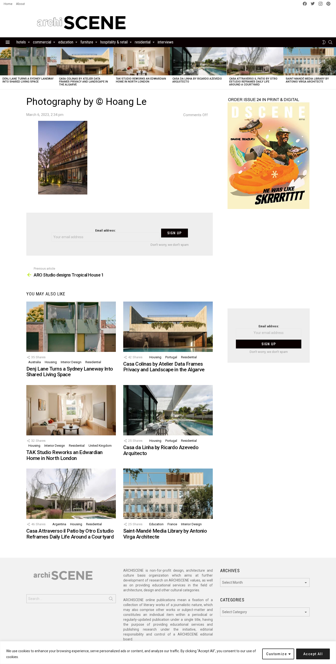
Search (111, 599)
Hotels (21, 42)
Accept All (313, 654)
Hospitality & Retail (114, 42)
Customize (276, 654)
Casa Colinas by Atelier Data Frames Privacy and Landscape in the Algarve (83, 81)
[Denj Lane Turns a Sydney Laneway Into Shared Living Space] (28, 61)
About (20, 4)
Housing (51, 362)
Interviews (165, 42)
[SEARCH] (330, 42)
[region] (168, 652)
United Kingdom (100, 445)
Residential (143, 42)
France (172, 524)
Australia (34, 362)
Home (8, 4)
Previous (2, 68)
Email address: (105, 230)
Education (65, 42)
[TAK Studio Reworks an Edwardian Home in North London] (141, 61)
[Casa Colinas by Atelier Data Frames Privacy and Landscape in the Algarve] (85, 61)
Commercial (42, 42)
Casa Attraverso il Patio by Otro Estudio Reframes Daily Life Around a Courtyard (253, 81)
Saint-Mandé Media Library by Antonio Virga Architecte (307, 80)
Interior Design (71, 362)
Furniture (86, 42)
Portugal (171, 357)
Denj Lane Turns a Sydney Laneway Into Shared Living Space (28, 80)
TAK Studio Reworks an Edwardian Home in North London (141, 80)
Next (333, 68)
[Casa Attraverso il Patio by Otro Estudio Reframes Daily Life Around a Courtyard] (255, 61)
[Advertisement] (269, 261)
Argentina (59, 524)
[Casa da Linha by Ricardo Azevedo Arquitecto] (198, 61)
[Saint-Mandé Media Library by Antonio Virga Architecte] (168, 494)
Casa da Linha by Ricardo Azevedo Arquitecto (197, 80)
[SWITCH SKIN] (324, 42)
